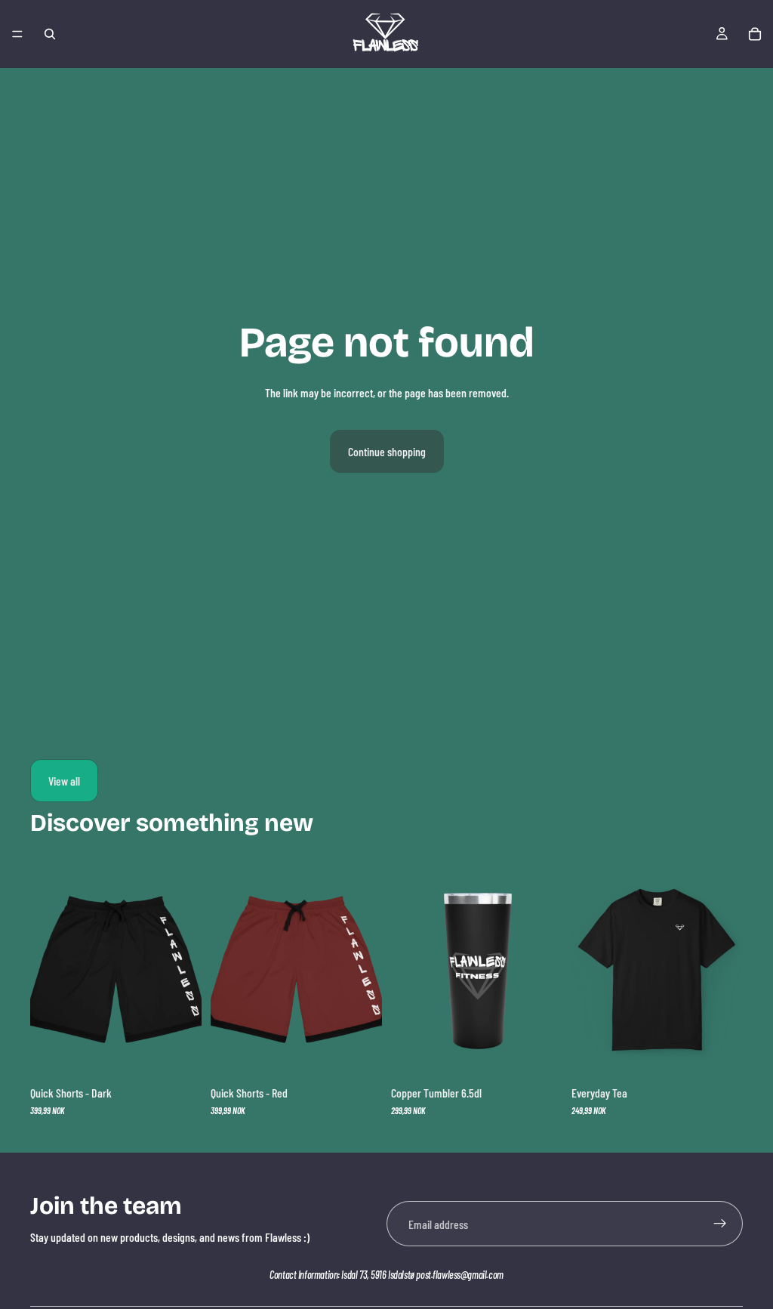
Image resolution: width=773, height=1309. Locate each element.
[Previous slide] (407, 969)
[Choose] (178, 1053)
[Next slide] (545, 969)
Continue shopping (387, 451)
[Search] (49, 34)
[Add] (539, 1053)
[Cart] (754, 34)
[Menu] (17, 34)
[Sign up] (720, 1224)
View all (64, 780)
